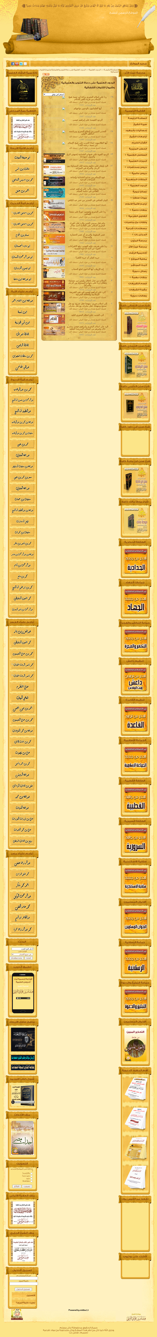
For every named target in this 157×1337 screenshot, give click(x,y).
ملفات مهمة (139, 277)
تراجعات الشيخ (138, 136)
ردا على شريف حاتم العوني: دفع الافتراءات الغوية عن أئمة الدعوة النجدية (87, 247)
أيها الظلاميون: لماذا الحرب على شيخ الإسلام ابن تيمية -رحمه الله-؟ (87, 144)
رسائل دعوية (139, 271)
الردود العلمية (95, 70)
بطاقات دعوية (138, 295)
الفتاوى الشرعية (137, 216)
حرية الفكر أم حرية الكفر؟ (88, 257)
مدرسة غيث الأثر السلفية (137, 248)
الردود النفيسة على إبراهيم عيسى (88, 120)
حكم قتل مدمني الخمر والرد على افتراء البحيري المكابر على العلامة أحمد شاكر (87, 224)
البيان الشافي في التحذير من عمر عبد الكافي (88, 200)
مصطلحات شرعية (136, 228)
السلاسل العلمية (137, 155)
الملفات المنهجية (136, 179)
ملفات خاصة (139, 210)
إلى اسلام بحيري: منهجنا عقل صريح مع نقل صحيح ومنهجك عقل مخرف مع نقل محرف (87, 304)
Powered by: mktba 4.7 (79, 1310)
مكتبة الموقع (138, 259)
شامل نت (74, 1332)
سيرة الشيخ (106, 54)
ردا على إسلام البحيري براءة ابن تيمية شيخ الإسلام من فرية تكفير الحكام (88, 98)
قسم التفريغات (137, 283)
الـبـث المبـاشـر (139, 265)
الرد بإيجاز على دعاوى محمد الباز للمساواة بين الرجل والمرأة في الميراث (87, 167)
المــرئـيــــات (140, 234)
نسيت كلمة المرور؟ (25, 1302)
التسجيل (30, 1295)
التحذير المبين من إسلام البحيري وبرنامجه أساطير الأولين (87, 132)
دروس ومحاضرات (136, 167)
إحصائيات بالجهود (136, 130)
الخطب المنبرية (138, 149)
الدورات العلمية (137, 161)
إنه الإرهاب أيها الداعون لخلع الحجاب (88, 269)
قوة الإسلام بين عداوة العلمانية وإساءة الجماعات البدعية (88, 178)
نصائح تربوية (140, 191)
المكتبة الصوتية (57, 54)
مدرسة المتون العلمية (139, 241)
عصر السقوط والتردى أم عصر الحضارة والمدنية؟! (87, 235)
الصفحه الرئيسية (130, 54)
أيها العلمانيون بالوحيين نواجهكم (87, 108)
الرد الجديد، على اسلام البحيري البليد (87, 315)
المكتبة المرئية (32, 54)
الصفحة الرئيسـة (111, 70)
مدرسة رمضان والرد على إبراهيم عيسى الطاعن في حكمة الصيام (87, 190)
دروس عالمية (139, 173)
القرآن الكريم (139, 142)
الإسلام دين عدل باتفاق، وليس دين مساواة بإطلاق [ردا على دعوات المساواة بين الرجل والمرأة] (87, 282)
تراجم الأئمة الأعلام (136, 204)
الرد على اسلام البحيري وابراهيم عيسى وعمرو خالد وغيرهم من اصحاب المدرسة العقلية (87, 327)
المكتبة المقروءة (83, 54)
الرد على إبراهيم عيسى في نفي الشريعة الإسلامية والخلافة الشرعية (87, 293)
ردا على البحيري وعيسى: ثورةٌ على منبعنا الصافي (87, 212)
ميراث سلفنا (139, 198)
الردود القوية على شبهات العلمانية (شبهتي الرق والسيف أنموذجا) (88, 155)
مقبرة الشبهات (138, 289)
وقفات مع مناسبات (135, 222)
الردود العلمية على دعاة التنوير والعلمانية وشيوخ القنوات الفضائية (79, 71)
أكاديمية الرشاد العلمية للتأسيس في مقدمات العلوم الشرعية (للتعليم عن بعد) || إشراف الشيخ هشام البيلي (135, 254)
